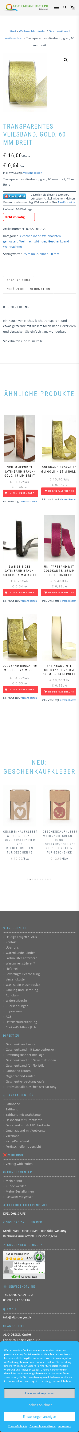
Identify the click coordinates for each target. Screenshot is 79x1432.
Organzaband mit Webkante (26, 1131)
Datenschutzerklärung (42, 1426)
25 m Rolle (30, 254)
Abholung (12, 995)
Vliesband (13, 1136)
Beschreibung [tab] (19, 280)
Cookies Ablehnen (39, 1405)
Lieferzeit (12, 969)
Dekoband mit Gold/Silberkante (28, 1125)
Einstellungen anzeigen (39, 1416)
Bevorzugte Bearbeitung (23, 974)
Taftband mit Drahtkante (23, 1115)
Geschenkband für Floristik (25, 1065)
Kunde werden (16, 1186)
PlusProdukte (66, 202)
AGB (9, 1017)
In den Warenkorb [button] (22, 493)
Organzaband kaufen (21, 1076)
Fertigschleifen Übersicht (23, 1146)
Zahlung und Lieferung (22, 990)
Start (12, 31)
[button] (66, 60)
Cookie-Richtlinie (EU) (21, 1027)
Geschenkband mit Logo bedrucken (31, 1049)
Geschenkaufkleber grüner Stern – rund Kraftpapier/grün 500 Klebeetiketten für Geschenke (60, 844)
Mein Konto (14, 1181)
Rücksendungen (17, 1006)
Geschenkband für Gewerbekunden (31, 1060)
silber (44, 254)
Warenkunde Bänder (20, 953)
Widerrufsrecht (16, 1001)
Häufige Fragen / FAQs (21, 937)
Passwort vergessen (19, 1197)
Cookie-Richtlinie (17, 1426)
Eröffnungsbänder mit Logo (25, 1055)
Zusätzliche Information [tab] (28, 289)
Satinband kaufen (18, 1071)
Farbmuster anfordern (21, 958)
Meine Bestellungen (20, 1191)
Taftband (12, 1109)
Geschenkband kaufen (21, 1044)
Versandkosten (32, 173)
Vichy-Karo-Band (17, 1141)
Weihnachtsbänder (32, 31)
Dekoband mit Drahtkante (24, 1120)
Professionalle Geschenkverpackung (31, 1087)
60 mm (54, 254)
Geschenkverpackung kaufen (26, 1081)
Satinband (13, 1104)
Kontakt (11, 942)
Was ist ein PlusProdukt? (23, 985)
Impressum (64, 1426)
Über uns (12, 947)
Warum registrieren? (20, 963)
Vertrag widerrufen (19, 1164)
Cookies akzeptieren (39, 1393)
